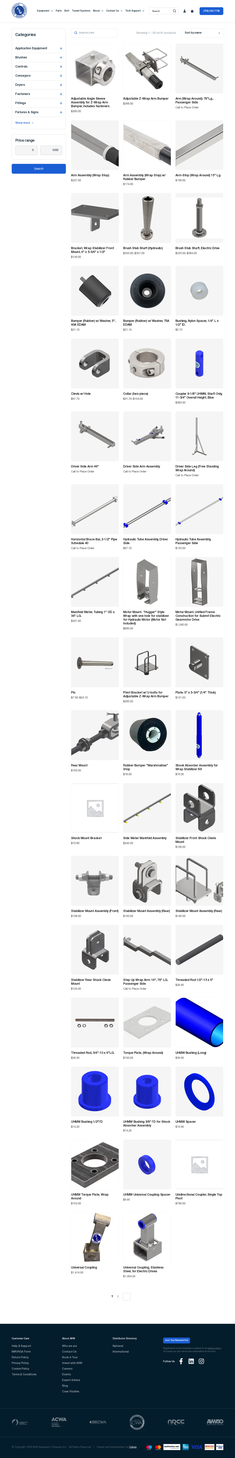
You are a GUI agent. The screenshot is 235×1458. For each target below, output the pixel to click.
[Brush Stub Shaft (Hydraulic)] (147, 218)
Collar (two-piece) (135, 393)
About (96, 11)
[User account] (184, 11)
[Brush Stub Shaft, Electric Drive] (199, 218)
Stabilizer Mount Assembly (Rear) (146, 911)
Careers (67, 1369)
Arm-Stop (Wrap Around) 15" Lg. (198, 175)
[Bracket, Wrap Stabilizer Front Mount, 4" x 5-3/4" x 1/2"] (95, 218)
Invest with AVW (72, 1363)
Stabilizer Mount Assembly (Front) (95, 911)
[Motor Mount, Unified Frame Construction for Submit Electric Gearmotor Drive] (199, 582)
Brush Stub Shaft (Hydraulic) (143, 248)
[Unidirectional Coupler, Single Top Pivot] (199, 1164)
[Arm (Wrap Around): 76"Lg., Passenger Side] (199, 68)
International (121, 1352)
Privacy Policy (20, 1363)
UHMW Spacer (185, 1121)
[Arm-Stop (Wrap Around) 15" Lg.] (199, 145)
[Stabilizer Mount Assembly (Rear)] (147, 881)
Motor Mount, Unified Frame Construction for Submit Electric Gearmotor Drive (198, 616)
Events (66, 1374)
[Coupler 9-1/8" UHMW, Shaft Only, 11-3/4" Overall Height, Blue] (199, 363)
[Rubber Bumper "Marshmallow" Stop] (147, 735)
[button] (174, 11)
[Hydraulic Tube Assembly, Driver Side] (147, 509)
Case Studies (70, 1391)
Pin (73, 692)
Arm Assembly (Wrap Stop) (90, 175)
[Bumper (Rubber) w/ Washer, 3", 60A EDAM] (95, 291)
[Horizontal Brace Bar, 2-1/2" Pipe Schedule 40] (95, 509)
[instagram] (201, 1361)
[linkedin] (191, 1361)
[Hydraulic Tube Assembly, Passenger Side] (199, 509)
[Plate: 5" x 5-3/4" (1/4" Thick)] (199, 662)
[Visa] (196, 1447)
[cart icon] (192, 11)
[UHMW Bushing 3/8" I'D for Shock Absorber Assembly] (147, 1092)
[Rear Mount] (95, 735)
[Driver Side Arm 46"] (95, 436)
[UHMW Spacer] (199, 1092)
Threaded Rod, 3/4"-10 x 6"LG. (92, 1053)
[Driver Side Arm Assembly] (147, 436)
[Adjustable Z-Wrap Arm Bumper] (147, 68)
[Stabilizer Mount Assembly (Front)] (95, 881)
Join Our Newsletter (176, 1340)
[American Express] (185, 1447)
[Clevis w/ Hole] (95, 363)
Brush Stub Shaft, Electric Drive (197, 248)
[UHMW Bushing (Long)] (199, 1022)
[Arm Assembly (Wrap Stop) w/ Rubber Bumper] (147, 145)
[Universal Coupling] (95, 1237)
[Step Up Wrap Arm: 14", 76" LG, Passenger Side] (147, 950)
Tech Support (133, 11)
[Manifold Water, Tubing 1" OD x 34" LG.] (95, 582)
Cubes (133, 1447)
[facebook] (181, 1361)
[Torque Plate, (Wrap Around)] (147, 1022)
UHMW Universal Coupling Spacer (146, 1194)
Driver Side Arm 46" (85, 466)
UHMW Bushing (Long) (190, 1053)
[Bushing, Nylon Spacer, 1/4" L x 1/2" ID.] (199, 291)
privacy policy (214, 1348)
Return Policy (20, 1357)
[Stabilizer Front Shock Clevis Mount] (199, 808)
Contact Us (112, 11)
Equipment (43, 11)
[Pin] (95, 662)
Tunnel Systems (81, 11)
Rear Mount (79, 765)
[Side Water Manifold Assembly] (147, 808)
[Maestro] (149, 1448)
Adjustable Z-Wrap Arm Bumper (145, 98)
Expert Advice (71, 1380)
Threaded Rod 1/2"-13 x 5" (194, 980)
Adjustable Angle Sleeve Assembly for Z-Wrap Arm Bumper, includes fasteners (90, 102)
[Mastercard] (158, 1448)
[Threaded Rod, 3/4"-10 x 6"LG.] (95, 1022)
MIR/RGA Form (21, 1352)
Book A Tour (70, 1357)
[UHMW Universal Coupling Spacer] (147, 1164)
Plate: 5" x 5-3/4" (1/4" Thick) (195, 692)
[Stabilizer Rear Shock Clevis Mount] (95, 950)
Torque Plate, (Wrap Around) (143, 1053)
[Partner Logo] (20, 1423)
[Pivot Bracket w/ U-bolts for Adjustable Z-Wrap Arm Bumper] (147, 662)
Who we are (69, 1346)
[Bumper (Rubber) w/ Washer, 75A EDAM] (147, 291)
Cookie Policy (20, 1369)
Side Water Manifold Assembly (144, 838)
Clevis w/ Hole (81, 393)
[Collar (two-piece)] (147, 363)
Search (39, 168)
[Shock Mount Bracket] (95, 808)
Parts (59, 11)
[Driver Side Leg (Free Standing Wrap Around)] (199, 436)
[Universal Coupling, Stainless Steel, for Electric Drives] (147, 1237)
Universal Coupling (84, 1267)
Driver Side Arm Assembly (141, 466)
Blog (65, 1386)
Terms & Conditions (24, 1374)
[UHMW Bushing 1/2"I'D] (95, 1092)
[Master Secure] (209, 1447)
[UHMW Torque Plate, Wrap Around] (95, 1164)
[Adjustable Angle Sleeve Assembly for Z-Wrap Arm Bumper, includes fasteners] (95, 68)
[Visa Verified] (219, 1447)
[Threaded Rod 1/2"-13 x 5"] (199, 950)
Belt (66, 11)
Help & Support (21, 1346)
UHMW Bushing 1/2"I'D (87, 1121)
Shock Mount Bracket (86, 838)
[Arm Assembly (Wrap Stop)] (95, 145)
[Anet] (171, 1447)
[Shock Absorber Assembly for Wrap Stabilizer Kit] (199, 735)
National (118, 1346)
